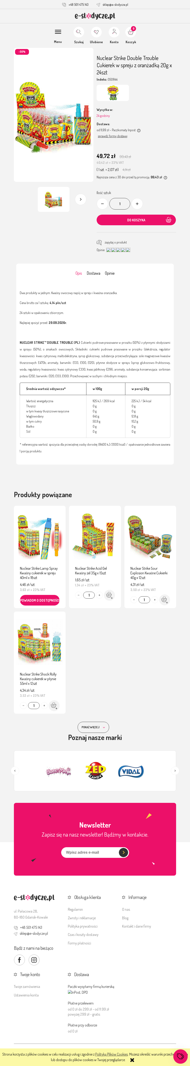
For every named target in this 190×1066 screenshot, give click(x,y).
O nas (126, 909)
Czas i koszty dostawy (83, 934)
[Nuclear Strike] (113, 93)
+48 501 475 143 (79, 4)
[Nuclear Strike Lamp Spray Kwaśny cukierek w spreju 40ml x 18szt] (39, 537)
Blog (125, 918)
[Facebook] (19, 959)
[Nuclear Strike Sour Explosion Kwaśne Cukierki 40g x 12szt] (150, 537)
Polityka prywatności (83, 926)
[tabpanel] (95, 371)
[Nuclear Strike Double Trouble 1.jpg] (53, 199)
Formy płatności (79, 943)
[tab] (79, 273)
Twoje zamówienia (27, 986)
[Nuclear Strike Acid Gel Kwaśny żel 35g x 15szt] (95, 537)
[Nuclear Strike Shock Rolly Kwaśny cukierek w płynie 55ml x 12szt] (39, 643)
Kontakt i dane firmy (136, 926)
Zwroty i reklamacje (82, 918)
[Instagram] (34, 959)
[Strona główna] (95, 16)
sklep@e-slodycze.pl (115, 4)
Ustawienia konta (26, 995)
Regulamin (75, 909)
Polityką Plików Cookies (111, 1054)
